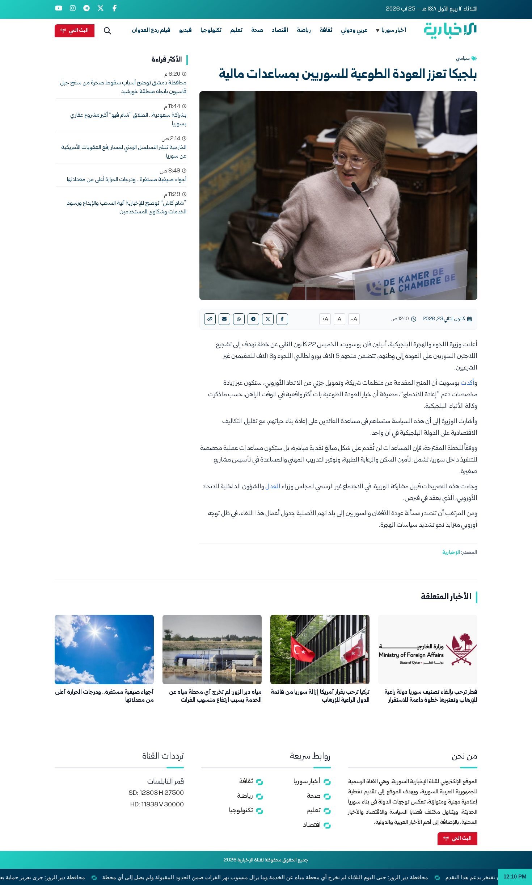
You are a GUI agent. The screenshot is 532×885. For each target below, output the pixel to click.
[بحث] (107, 31)
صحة (257, 30)
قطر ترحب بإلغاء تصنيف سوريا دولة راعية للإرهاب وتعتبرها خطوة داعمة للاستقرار (430, 696)
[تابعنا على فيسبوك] (114, 9)
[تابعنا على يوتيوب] (59, 9)
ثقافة (326, 30)
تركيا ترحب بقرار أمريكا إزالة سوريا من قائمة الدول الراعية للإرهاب (320, 696)
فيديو (185, 30)
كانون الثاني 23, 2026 (444, 319)
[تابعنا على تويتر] (101, 9)
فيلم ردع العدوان (151, 30)
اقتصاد (280, 30)
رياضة (304, 30)
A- (354, 320)
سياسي (463, 58)
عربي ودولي (354, 30)
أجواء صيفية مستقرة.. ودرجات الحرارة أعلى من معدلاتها (126, 180)
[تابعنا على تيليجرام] (87, 9)
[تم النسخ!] (210, 319)
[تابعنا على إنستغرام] (73, 9)
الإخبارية (451, 552)
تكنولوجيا (210, 30)
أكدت (467, 383)
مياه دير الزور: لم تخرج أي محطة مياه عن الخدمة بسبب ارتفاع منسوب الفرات (215, 696)
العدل (273, 487)
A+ (325, 320)
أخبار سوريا (393, 30)
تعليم (236, 30)
